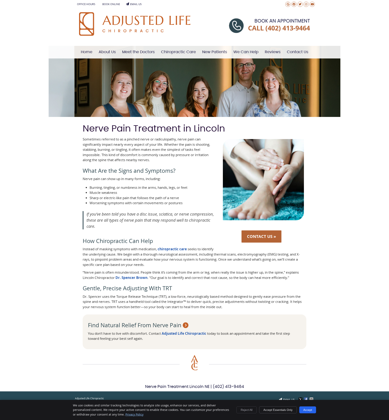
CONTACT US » (261, 236)
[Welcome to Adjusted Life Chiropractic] (134, 34)
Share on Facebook (306, 399)
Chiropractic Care (178, 52)
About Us (107, 52)
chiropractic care (172, 249)
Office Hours (86, 4)
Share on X (301, 399)
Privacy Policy (134, 414)
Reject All (246, 409)
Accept (307, 409)
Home (86, 52)
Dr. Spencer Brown (131, 277)
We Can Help (246, 52)
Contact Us (297, 52)
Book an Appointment (282, 21)
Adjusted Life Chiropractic (184, 333)
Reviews (273, 52)
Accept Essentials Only (278, 409)
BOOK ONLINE (111, 4)
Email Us (136, 4)
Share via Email (312, 399)
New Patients (214, 52)
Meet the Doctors (138, 52)
